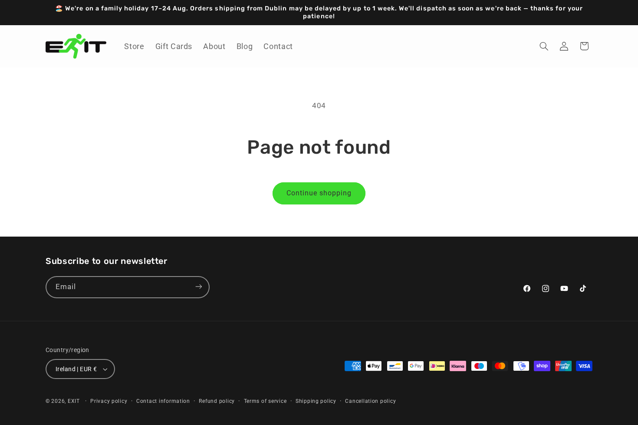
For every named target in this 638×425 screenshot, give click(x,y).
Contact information (163, 401)
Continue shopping (319, 193)
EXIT (74, 401)
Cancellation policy (370, 401)
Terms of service (265, 401)
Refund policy (217, 401)
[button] (544, 46)
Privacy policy (108, 401)
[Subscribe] (199, 287)
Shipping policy (316, 401)
